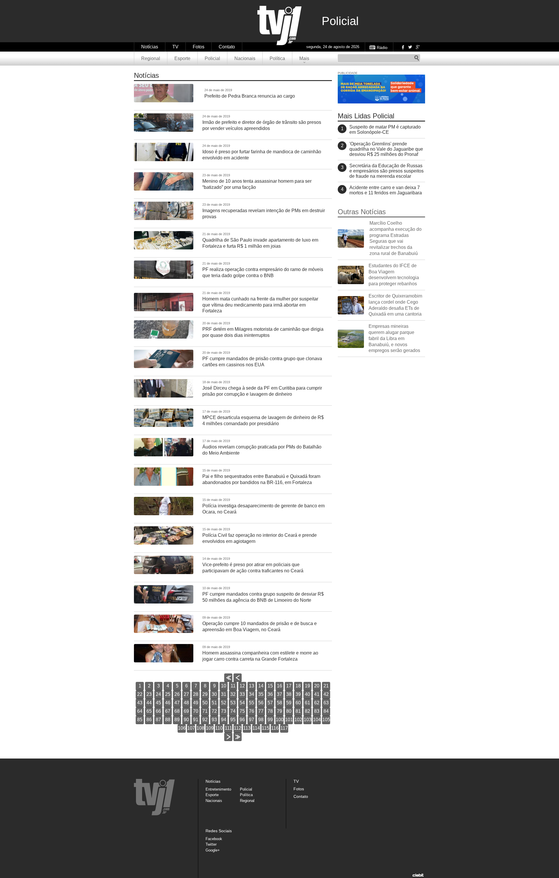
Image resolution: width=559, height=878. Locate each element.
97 (251, 719)
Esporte (182, 58)
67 (167, 711)
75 (242, 711)
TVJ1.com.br (279, 25)
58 (279, 702)
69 (186, 711)
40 (307, 694)
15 (270, 685)
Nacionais (244, 58)
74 (233, 711)
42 (326, 694)
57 (270, 702)
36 (270, 694)
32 (233, 694)
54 (242, 702)
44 (149, 702)
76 (251, 711)
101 (289, 719)
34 (251, 694)
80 (288, 711)
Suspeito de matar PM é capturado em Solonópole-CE (385, 129)
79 (279, 711)
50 (205, 702)
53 (233, 702)
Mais (304, 58)
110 (219, 728)
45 (158, 702)
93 (214, 719)
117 (284, 728)
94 (223, 719)
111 (228, 728)
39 (298, 694)
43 (139, 702)
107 (191, 728)
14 (260, 685)
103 (308, 719)
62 (316, 702)
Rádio (382, 47)
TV (175, 46)
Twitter (410, 47)
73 (223, 711)
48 (186, 702)
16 (279, 685)
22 (139, 694)
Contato (227, 46)
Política (277, 58)
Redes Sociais (219, 830)
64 (139, 711)
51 (214, 702)
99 (270, 719)
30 (214, 694)
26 (177, 694)
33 (242, 694)
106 (182, 728)
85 (139, 719)
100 (280, 719)
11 (233, 685)
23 (149, 694)
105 (326, 719)
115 (265, 728)
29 (205, 694)
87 (158, 719)
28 (195, 694)
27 (186, 694)
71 (205, 711)
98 (260, 719)
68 (177, 711)
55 (251, 702)
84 (326, 711)
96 (242, 719)
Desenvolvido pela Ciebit (418, 875)
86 (149, 719)
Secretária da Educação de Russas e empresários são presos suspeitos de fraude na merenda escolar (386, 171)
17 (288, 685)
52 (223, 702)
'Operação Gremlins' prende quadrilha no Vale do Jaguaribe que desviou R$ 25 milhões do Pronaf (386, 149)
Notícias (149, 46)
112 (237, 728)
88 (167, 719)
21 (326, 685)
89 (177, 719)
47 (177, 702)
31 (223, 694)
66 (158, 711)
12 (242, 685)
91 (195, 719)
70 (195, 711)
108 (200, 728)
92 (205, 719)
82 (307, 711)
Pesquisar (417, 58)
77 (260, 711)
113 (247, 728)
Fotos (198, 46)
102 (298, 719)
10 (223, 685)
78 (270, 711)
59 (288, 702)
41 (316, 694)
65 (149, 711)
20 (316, 685)
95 (233, 719)
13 (251, 685)
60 (298, 702)
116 (275, 728)
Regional (150, 58)
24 (158, 694)
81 (298, 711)
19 (307, 685)
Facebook (402, 47)
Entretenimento (218, 789)
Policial (212, 58)
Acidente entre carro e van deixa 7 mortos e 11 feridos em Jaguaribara (385, 190)
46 (167, 702)
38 (288, 694)
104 (317, 719)
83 (316, 711)
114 (256, 728)
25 (167, 694)
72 (214, 711)
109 (210, 728)
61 (307, 702)
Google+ (417, 47)
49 (195, 702)
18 (298, 685)
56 (260, 702)
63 (326, 702)
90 (186, 719)
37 (279, 694)
